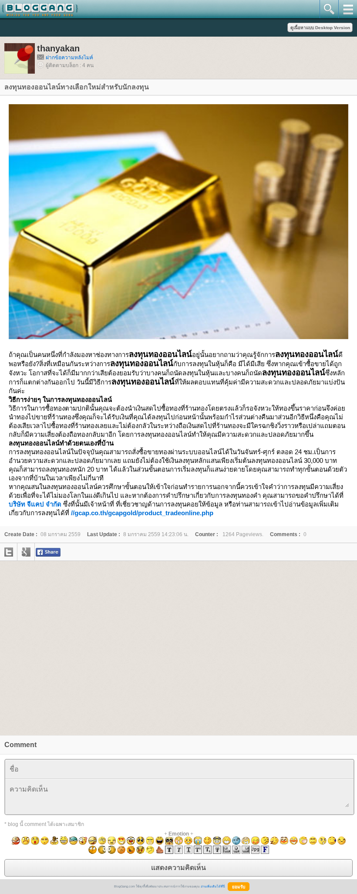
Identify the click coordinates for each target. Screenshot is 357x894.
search (329, 9)
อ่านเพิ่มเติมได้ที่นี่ (213, 886)
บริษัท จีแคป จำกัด (35, 504)
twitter (8, 552)
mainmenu (347, 9)
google (26, 552)
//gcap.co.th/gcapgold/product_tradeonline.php (142, 513)
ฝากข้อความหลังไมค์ (69, 57)
